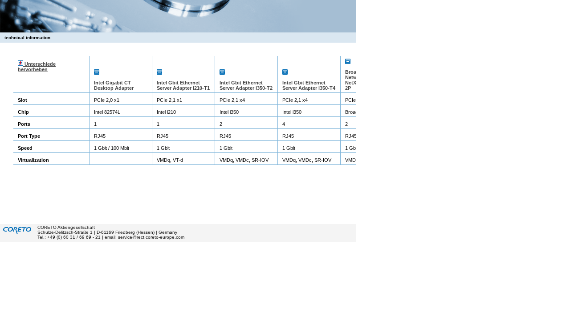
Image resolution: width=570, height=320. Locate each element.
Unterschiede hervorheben (37, 66)
